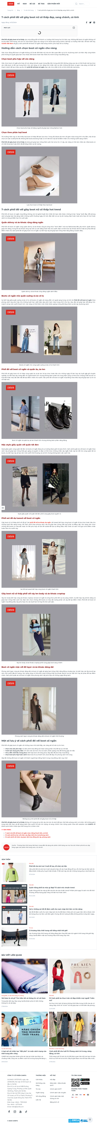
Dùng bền (4, 995)
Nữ (18, 4)
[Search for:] (82, 4)
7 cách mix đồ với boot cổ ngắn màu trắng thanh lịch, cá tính (26, 833)
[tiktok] (26, 1111)
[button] (86, 22)
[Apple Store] (85, 1083)
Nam (25, 4)
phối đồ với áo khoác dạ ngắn (40, 522)
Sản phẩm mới (53, 4)
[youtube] (20, 1111)
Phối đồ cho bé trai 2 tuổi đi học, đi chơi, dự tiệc (48, 866)
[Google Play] (85, 1080)
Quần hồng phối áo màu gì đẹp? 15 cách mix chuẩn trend (52, 888)
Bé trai (41, 4)
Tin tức (31, 928)
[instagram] (14, 1111)
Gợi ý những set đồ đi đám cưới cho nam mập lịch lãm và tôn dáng (55, 909)
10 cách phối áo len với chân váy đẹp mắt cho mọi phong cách (27, 835)
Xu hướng (21, 995)
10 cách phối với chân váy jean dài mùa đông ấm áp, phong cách (27, 837)
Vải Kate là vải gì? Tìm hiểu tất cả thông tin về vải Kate (23, 998)
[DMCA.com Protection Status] (74, 1121)
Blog (18, 10)
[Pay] (85, 1121)
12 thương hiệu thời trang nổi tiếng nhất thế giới (48, 930)
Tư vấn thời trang (29, 10)
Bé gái (32, 4)
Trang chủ (10, 10)
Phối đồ (31, 863)
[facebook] (9, 1111)
